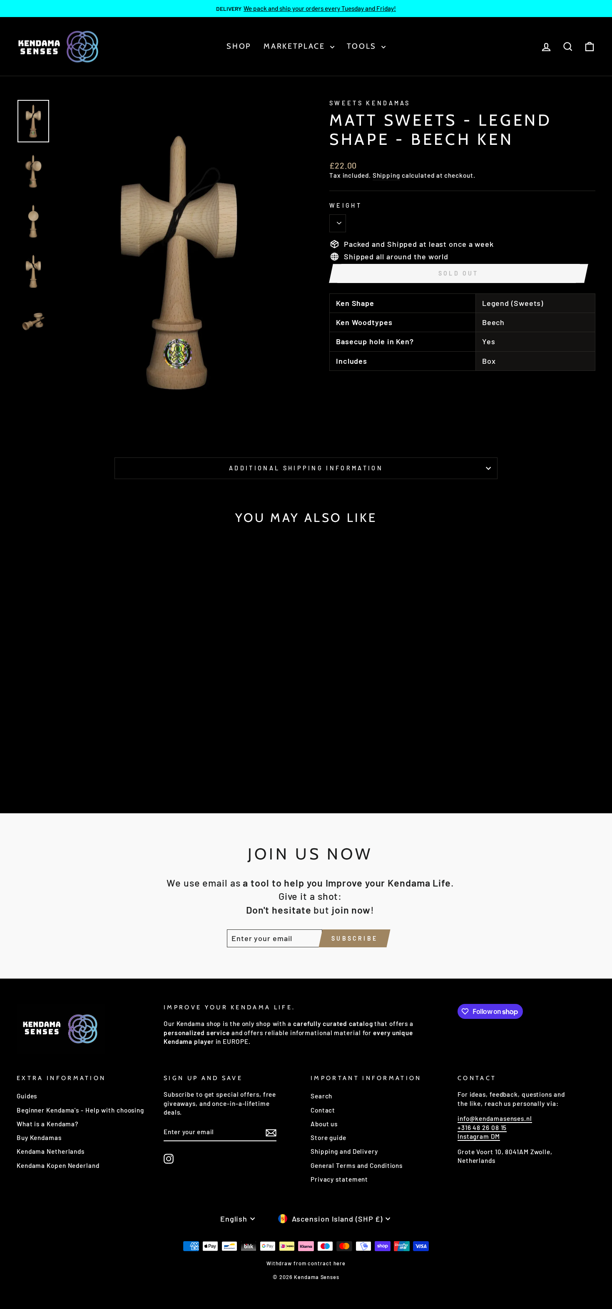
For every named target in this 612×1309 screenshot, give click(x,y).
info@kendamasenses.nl (495, 1118)
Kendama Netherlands (51, 1151)
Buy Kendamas (39, 1137)
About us (324, 1124)
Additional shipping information (306, 468)
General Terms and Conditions (357, 1165)
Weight (345, 205)
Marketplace (296, 46)
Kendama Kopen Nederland (58, 1165)
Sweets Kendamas (369, 103)
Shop (238, 46)
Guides (27, 1096)
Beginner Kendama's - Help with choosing (80, 1110)
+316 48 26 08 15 (482, 1127)
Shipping (386, 175)
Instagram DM (479, 1136)
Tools (363, 46)
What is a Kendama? (47, 1124)
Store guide (328, 1137)
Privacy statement (339, 1179)
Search (321, 1096)
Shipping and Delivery (344, 1151)
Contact (323, 1110)
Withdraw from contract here (306, 1263)
